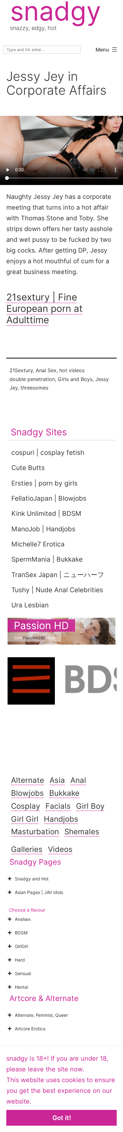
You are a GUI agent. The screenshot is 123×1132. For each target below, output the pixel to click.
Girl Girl (24, 819)
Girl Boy (90, 806)
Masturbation (35, 831)
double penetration (32, 379)
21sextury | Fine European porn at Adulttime (44, 308)
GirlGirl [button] (21, 946)
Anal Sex (46, 370)
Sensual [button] (23, 973)
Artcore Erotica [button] (30, 1028)
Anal (78, 780)
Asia (57, 780)
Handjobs (61, 819)
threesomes (34, 387)
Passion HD (41, 625)
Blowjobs (27, 793)
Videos (60, 849)
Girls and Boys (75, 379)
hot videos (72, 370)
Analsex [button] (23, 919)
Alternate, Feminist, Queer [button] (41, 1015)
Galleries (27, 849)
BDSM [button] (21, 932)
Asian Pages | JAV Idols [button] (39, 892)
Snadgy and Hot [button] (32, 878)
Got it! (61, 1118)
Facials (58, 806)
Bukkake (64, 793)
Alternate (27, 780)
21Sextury (21, 370)
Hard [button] (20, 959)
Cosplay (25, 806)
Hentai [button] (21, 987)
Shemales (81, 831)
